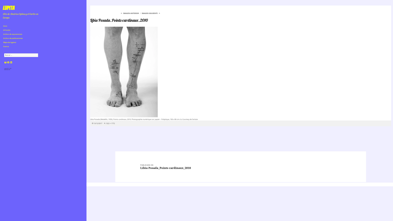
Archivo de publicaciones (13, 38)
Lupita (9, 8)
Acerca (6, 46)
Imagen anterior (131, 13)
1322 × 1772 (110, 123)
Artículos (6, 30)
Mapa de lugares (9, 42)
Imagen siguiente (150, 13)
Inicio (5, 26)
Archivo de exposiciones (12, 34)
